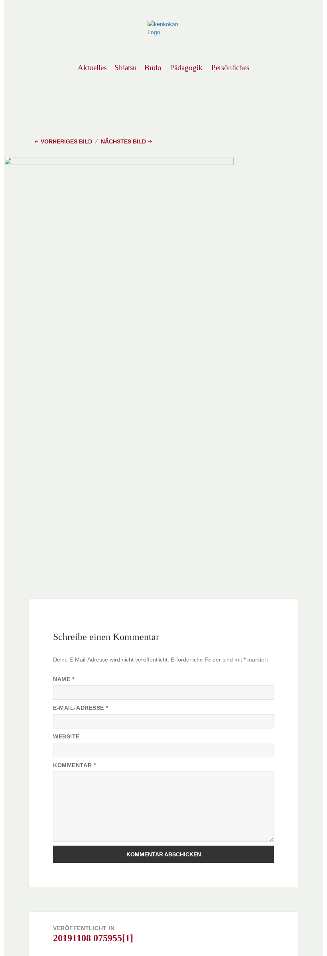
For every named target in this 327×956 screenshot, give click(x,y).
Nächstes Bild (123, 141)
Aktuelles (92, 67)
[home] (163, 27)
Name (63, 679)
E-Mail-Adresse (80, 708)
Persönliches (230, 67)
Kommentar (74, 765)
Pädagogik (186, 67)
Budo (153, 67)
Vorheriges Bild (66, 141)
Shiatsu (125, 67)
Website (66, 736)
